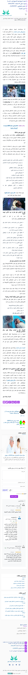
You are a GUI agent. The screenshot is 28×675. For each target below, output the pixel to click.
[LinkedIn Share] (12, 402)
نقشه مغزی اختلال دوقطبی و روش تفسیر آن (14, 608)
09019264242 (15, 648)
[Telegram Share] (15, 402)
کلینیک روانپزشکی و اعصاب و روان (17, 587)
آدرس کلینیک (22, 9)
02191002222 (13, 645)
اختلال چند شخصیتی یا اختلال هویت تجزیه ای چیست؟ (15, 602)
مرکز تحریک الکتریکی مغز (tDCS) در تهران (15, 455)
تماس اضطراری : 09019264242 (17, 6)
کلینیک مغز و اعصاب (20, 348)
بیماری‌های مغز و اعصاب (19, 32)
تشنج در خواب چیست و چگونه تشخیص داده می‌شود (15, 611)
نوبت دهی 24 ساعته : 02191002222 (17, 4)
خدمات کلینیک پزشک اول (19, 581)
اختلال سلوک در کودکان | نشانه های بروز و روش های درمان (14, 597)
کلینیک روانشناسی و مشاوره (18, 583)
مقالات (23, 579)
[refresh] (10, 490)
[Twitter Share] (7, 402)
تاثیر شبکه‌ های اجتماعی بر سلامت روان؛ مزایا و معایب (15, 616)
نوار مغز (23, 53)
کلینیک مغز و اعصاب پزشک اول (8, 670)
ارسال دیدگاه (14, 496)
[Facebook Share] (10, 402)
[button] (26, 450)
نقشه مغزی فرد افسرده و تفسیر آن (17, 605)
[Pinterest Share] (4, 402)
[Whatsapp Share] (18, 402)
